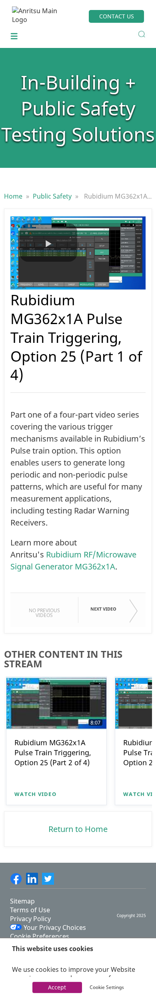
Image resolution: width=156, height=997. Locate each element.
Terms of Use (30, 909)
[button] (48, 242)
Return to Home (78, 829)
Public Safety (53, 196)
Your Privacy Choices (55, 927)
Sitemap (22, 901)
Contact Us (116, 16)
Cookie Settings (107, 987)
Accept (57, 987)
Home (14, 196)
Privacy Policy (30, 918)
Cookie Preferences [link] (39, 936)
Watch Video (35, 794)
